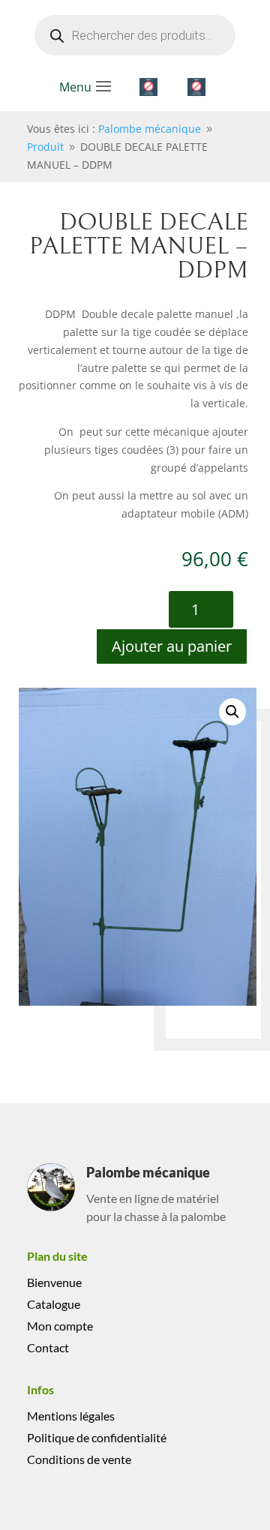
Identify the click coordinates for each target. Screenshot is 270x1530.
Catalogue (53, 1304)
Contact (48, 1347)
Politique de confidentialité (96, 1437)
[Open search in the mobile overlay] (135, 35)
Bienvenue (54, 1282)
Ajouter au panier (172, 646)
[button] (232, 711)
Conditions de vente (79, 1459)
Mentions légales (71, 1415)
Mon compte (60, 1325)
